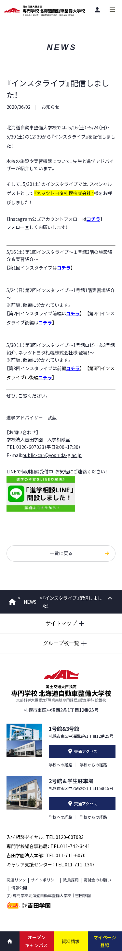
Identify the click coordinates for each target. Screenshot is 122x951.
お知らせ (50, 107)
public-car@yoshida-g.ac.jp (52, 455)
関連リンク (16, 879)
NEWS (30, 601)
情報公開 (19, 887)
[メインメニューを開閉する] (112, 10)
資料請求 (70, 941)
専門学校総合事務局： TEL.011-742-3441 (48, 846)
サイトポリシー (44, 879)
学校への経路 (60, 764)
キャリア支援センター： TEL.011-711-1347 (51, 864)
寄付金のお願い (97, 879)
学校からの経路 (93, 764)
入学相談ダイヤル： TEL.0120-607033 (45, 837)
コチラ (93, 219)
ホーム (12, 601)
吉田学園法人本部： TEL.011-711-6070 (46, 855)
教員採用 (71, 879)
